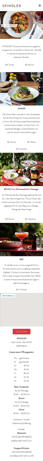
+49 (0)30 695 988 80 (21, 436)
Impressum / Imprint (21, 419)
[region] (21, 25)
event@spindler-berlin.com (21, 455)
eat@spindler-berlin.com (21, 440)
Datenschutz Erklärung (21, 423)
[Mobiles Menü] (40, 5)
